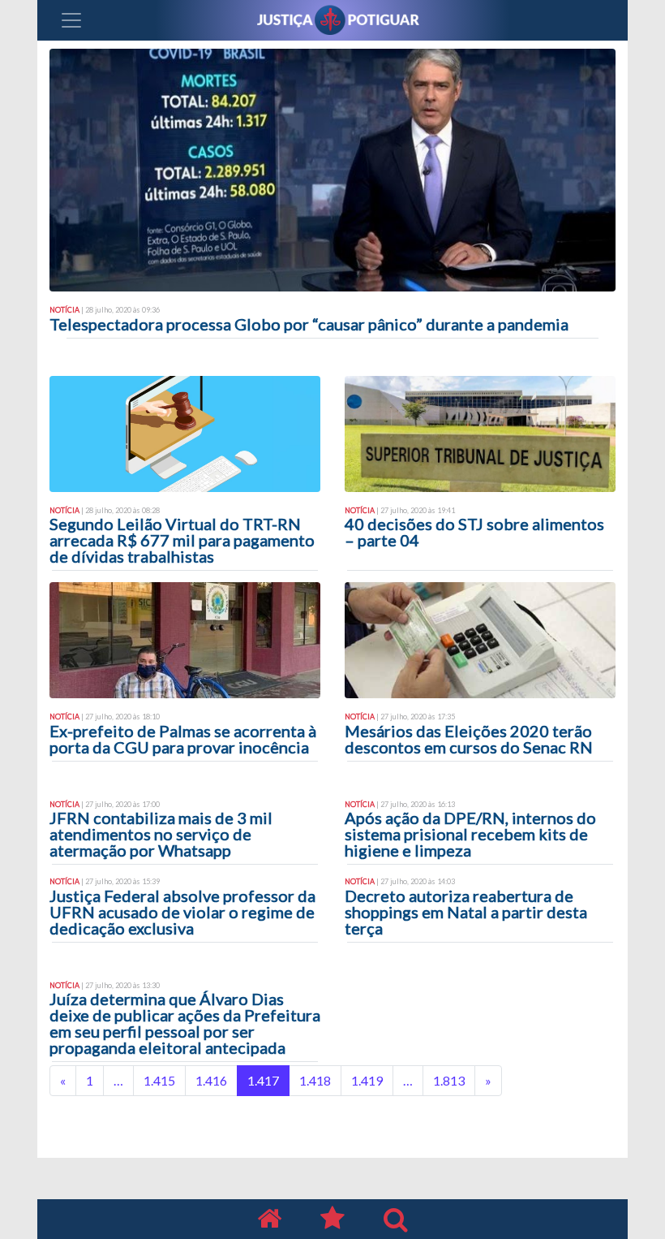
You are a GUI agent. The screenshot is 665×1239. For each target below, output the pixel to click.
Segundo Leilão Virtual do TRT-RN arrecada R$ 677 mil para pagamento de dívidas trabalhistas (182, 540)
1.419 (367, 1080)
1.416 (211, 1080)
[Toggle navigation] (71, 20)
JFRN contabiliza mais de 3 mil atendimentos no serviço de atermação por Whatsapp (160, 834)
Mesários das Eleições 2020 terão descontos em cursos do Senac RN (469, 739)
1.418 (315, 1080)
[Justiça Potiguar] (269, 1219)
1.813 (449, 1080)
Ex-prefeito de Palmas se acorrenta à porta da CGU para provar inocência (182, 739)
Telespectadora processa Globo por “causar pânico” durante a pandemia (308, 324)
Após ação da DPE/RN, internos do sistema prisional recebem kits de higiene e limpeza (470, 834)
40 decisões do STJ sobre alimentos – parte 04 (474, 532)
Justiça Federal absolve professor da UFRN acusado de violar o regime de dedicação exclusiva (182, 912)
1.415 (159, 1080)
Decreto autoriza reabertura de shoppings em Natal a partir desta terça (466, 912)
